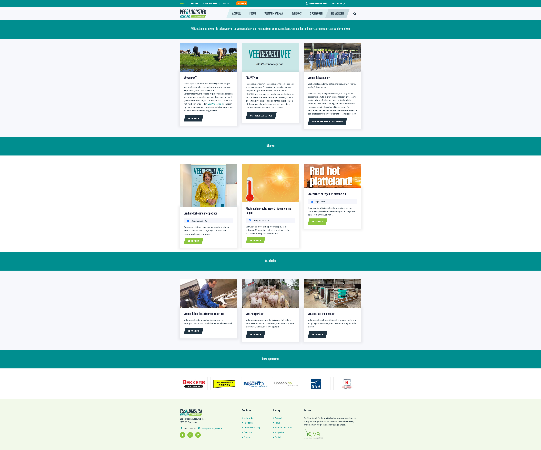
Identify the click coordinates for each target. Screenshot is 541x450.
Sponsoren (316, 13)
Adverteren (210, 3)
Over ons (296, 13)
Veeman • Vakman (273, 13)
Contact (226, 3)
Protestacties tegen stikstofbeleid (327, 194)
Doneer (242, 3)
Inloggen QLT (339, 3)
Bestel (194, 3)
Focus (252, 13)
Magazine (279, 432)
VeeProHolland (215, 103)
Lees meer (193, 240)
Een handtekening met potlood (201, 213)
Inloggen (248, 422)
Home (183, 3)
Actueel (236, 13)
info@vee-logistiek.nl (211, 428)
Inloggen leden (318, 3)
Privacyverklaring (252, 427)
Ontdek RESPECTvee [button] (261, 115)
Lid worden (337, 13)
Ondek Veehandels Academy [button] (327, 121)
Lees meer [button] (193, 118)
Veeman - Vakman (283, 427)
